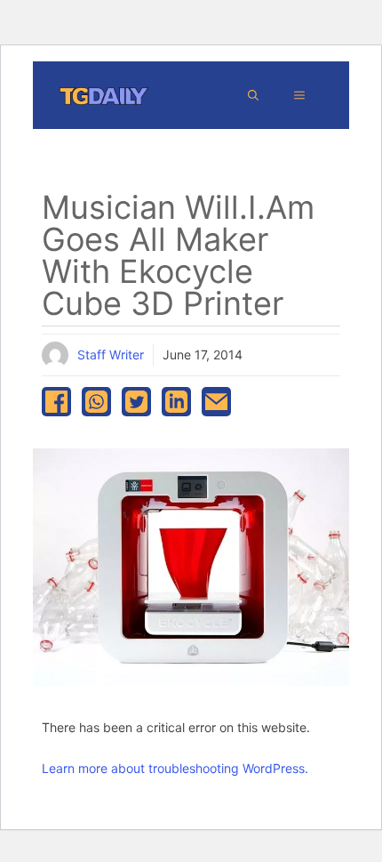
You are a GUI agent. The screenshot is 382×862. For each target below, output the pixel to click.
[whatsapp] (96, 401)
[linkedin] (176, 401)
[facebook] (56, 401)
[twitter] (136, 401)
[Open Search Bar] (253, 95)
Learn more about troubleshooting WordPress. (175, 768)
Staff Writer (110, 354)
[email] (216, 401)
